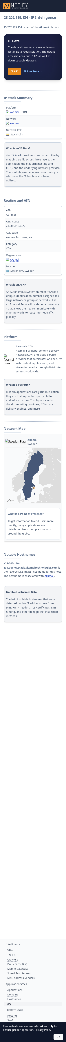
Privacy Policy (43, 1030)
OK (58, 1037)
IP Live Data (33, 71)
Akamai (14, 112)
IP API (14, 71)
